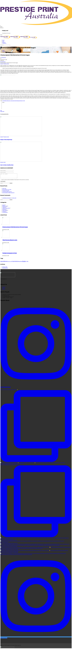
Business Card (9, 100)
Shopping (4, 287)
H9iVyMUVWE (3, 57)
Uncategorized (4, 212)
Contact (3, 289)
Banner (6, 100)
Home (3, 40)
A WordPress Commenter (6, 197)
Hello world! (4, 188)
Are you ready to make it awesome (8, 192)
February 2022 (4, 266)
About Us (3, 42)
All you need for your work (6, 189)
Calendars (4, 207)
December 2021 (5, 267)
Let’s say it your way (5, 190)
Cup (13, 100)
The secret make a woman (7, 191)
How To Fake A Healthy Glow (6, 165)
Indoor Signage (4, 210)
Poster (21, 100)
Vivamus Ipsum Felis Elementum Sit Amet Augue (15, 227)
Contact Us (4, 43)
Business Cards (6, 63)
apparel (3, 100)
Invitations (4, 211)
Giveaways (4, 209)
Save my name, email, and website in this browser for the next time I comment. (15, 179)
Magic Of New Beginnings (6, 139)
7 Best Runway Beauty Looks (9, 240)
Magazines (18, 100)
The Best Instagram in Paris (9, 253)
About (3, 288)
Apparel (3, 51)
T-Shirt (24, 100)
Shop (3, 41)
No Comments (2, 61)
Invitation (15, 100)
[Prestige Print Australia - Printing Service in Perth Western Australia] (5, 38)
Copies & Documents (6, 208)
